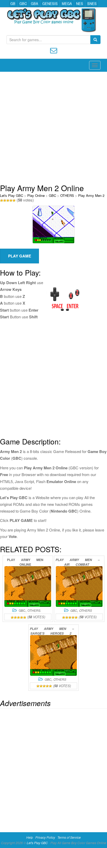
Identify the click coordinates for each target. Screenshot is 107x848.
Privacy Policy (45, 837)
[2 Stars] (4, 200)
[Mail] (53, 50)
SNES (92, 3)
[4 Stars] (10, 200)
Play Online (36, 195)
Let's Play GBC (11, 195)
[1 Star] (1, 200)
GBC (23, 3)
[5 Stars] (14, 200)
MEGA (67, 3)
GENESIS (50, 3)
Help (29, 837)
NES (79, 3)
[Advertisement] (53, 127)
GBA (34, 3)
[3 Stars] (7, 200)
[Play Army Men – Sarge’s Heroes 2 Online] (53, 655)
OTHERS (67, 195)
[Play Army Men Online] (27, 586)
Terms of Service (69, 837)
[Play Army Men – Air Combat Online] (79, 586)
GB (12, 3)
